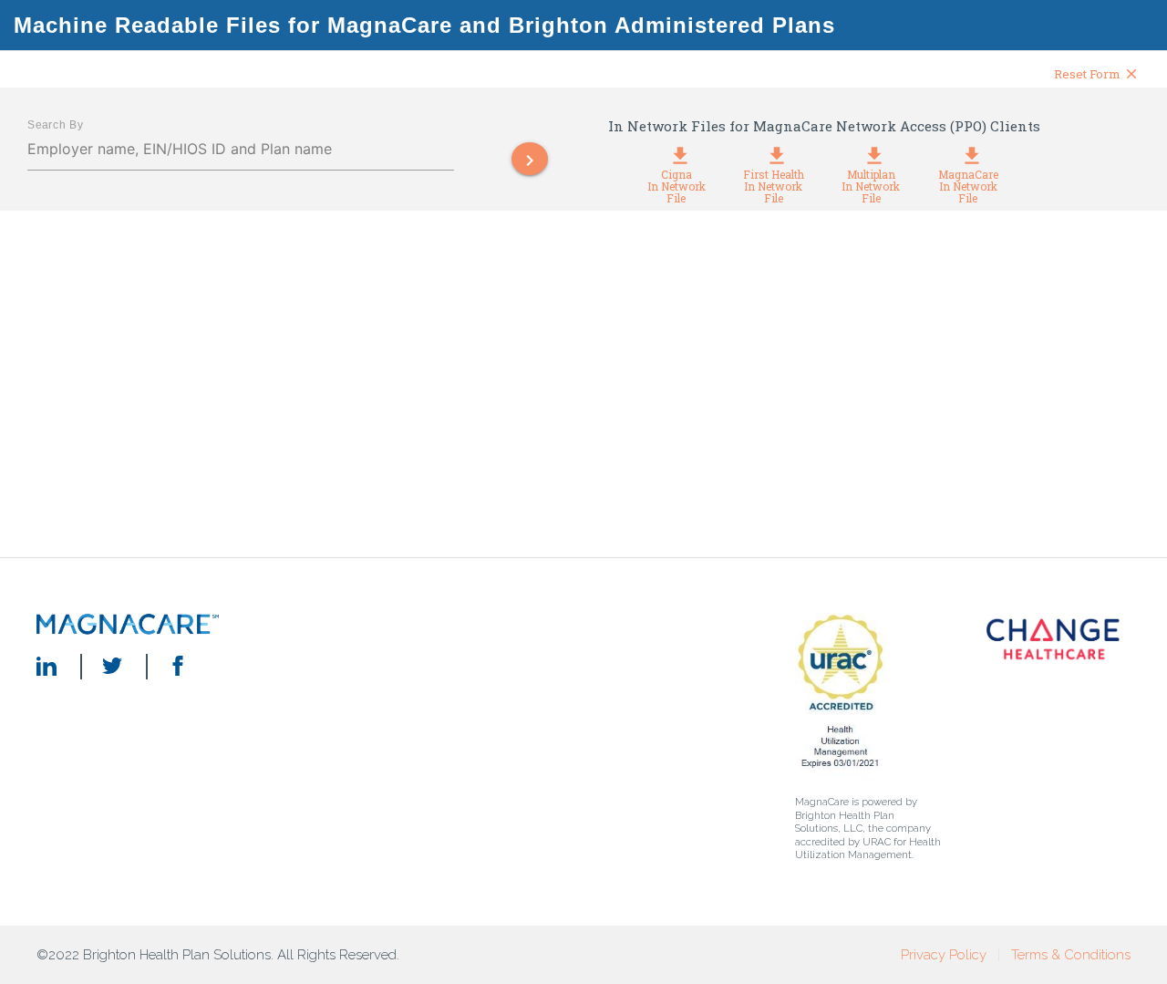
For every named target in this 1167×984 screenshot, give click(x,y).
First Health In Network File (773, 180)
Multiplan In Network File (871, 180)
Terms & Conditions (1071, 955)
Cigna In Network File (676, 180)
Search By (55, 124)
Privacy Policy (943, 955)
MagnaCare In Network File (968, 180)
